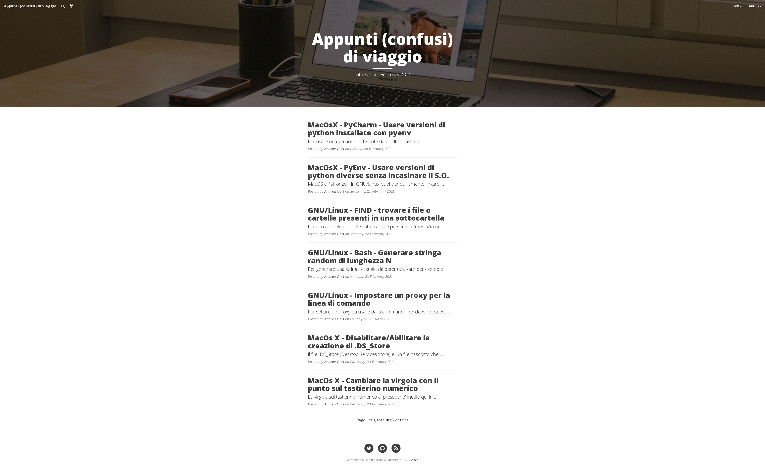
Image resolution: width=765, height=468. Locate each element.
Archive (755, 6)
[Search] (63, 5)
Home (737, 6)
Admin (414, 460)
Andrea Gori (334, 148)
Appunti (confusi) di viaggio (30, 6)
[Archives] (71, 5)
